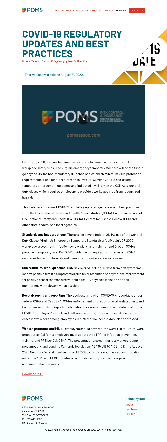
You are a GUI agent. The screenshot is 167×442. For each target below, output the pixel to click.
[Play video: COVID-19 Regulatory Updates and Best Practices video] (83, 119)
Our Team (131, 409)
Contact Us (137, 10)
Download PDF (32, 374)
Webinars (120, 10)
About (129, 404)
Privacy (130, 413)
